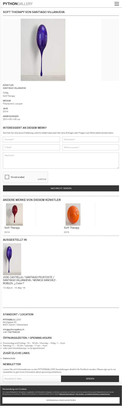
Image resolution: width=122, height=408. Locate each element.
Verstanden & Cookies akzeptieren (61, 400)
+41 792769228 (11, 332)
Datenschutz (9, 358)
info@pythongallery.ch (13, 329)
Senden (90, 379)
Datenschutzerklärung (67, 394)
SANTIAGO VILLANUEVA (14, 88)
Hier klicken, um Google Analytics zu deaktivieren (92, 394)
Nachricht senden (61, 188)
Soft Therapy (10, 228)
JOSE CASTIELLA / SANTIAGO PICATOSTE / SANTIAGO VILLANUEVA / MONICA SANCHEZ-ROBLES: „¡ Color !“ (29, 280)
